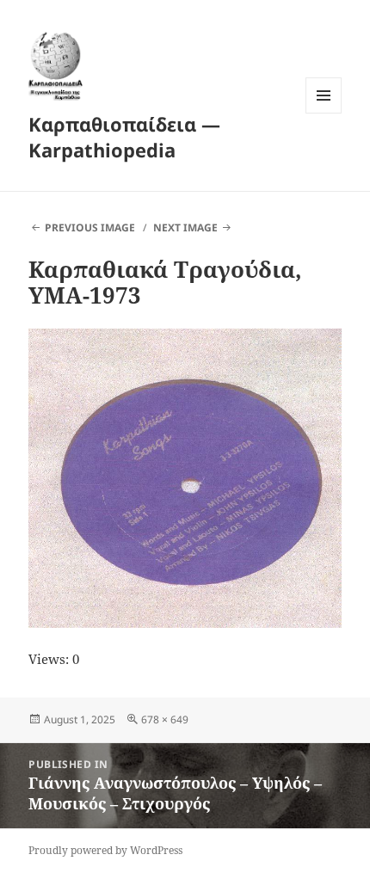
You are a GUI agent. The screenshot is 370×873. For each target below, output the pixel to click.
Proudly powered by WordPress (105, 850)
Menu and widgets (324, 113)
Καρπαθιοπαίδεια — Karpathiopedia (124, 137)
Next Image (185, 227)
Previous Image (90, 227)
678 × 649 (164, 719)
